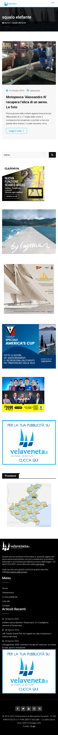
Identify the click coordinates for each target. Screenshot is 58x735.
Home (7, 23)
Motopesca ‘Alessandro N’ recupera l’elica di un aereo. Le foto (27, 102)
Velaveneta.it (8, 592)
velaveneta (35, 90)
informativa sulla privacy (16, 572)
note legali (39, 564)
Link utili (6, 601)
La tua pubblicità (9, 597)
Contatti (6, 605)
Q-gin (32, 726)
